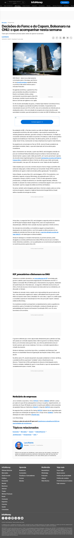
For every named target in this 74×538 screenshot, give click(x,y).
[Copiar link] (71, 38)
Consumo (5, 499)
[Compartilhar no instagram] (3, 518)
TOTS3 (36, 401)
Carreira (4, 504)
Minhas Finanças (57, 6)
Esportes (4, 501)
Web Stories (45, 481)
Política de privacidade (64, 475)
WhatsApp (44, 473)
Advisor (4, 488)
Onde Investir (26, 6)
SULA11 (35, 407)
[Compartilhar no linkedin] (64, 38)
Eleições (34, 6)
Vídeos (43, 478)
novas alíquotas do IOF (41, 278)
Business (66, 6)
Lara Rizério (5, 37)
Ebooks (21, 481)
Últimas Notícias (7, 470)
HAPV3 (47, 407)
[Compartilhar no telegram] (67, 38)
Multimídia (45, 467)
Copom (31, 432)
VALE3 (18, 234)
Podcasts (44, 475)
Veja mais (60, 467)
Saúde (4, 507)
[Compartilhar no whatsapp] (53, 38)
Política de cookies (63, 478)
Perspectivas (27, 434)
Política (4, 478)
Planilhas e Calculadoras (27, 475)
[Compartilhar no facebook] (57, 38)
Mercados (17, 6)
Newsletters (65, 2)
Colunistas (5, 509)
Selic (34, 434)
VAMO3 (46, 401)
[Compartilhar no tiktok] (19, 518)
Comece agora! (36, 122)
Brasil (3, 496)
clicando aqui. (35, 414)
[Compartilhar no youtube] (22, 518)
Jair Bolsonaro (17, 434)
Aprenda (22, 467)
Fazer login (60, 470)
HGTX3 (40, 410)
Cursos (21, 478)
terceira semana (22, 82)
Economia (41, 6)
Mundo (49, 6)
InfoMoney (6, 467)
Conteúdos (22, 473)
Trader (4, 491)
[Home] (37, 2)
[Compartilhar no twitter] (60, 38)
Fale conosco (61, 483)
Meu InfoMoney (8, 6)
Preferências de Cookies (64, 481)
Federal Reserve (40, 432)
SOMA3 (50, 412)
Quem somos (61, 473)
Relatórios (22, 470)
